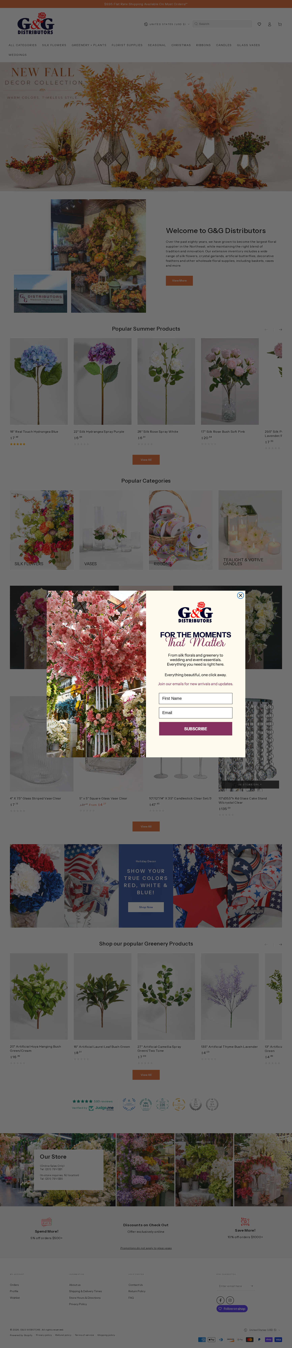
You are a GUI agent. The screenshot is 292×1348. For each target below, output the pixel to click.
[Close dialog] (240, 595)
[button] (195, 729)
